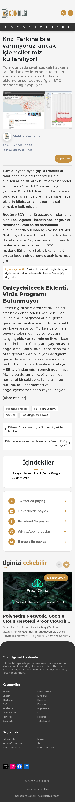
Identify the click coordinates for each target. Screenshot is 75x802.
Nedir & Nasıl (9, 712)
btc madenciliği (16, 408)
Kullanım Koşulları (37, 789)
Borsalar (42, 700)
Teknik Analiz (45, 721)
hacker (10, 415)
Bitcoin (6, 695)
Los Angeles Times (34, 415)
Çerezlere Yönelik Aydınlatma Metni (37, 795)
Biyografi (42, 695)
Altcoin (6, 691)
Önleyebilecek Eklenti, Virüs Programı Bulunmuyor (38, 476)
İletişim (41, 743)
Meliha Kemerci (26, 136)
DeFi (5, 704)
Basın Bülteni (44, 691)
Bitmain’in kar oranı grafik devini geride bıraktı (35, 429)
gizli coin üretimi (45, 408)
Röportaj (42, 716)
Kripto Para (63, 158)
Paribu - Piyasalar (12, 747)
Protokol (7, 716)
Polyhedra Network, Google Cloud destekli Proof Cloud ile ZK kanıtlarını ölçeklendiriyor (36, 619)
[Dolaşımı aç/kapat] (70, 13)
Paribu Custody (46, 747)
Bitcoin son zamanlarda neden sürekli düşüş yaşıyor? (36, 443)
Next (65, 564)
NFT (40, 712)
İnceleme (8, 708)
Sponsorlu (8, 721)
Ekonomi (42, 704)
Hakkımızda (9, 739)
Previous (57, 564)
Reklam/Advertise (12, 743)
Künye (41, 739)
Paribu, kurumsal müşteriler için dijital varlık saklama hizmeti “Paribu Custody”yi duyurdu (36, 273)
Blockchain (8, 700)
